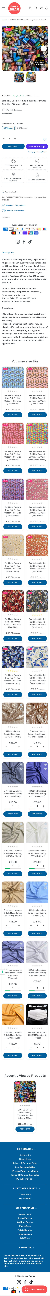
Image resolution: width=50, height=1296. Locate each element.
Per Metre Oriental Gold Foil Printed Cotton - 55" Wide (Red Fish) (12, 623)
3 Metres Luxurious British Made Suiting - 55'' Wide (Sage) (13, 853)
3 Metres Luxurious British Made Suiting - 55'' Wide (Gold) (13, 1035)
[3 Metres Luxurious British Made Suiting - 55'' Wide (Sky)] (37, 892)
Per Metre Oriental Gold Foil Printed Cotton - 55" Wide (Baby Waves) (37, 399)
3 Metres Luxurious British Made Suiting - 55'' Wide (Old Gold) (12, 913)
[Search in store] (36, 8)
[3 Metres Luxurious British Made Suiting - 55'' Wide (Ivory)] (37, 832)
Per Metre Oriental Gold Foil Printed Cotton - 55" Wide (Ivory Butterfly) (37, 679)
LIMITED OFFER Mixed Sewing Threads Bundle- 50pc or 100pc (25, 1114)
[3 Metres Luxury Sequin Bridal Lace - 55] (13, 713)
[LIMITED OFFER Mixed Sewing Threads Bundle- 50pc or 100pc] (25, 1091)
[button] (44, 48)
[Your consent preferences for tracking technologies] (2, 971)
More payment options (37, 152)
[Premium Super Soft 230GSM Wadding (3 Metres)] (37, 1014)
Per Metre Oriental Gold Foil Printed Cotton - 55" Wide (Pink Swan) (37, 511)
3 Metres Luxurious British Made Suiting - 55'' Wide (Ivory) (37, 853)
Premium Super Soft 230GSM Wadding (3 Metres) (37, 1035)
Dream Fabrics (28, 1276)
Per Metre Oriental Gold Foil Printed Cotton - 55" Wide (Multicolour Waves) (37, 455)
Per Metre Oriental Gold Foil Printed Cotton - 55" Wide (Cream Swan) (12, 567)
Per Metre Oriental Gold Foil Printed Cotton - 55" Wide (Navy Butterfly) (12, 679)
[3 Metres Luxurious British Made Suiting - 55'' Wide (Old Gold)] (13, 892)
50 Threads (8, 128)
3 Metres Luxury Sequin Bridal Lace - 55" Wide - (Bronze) (37, 734)
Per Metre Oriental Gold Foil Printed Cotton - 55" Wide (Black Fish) (37, 623)
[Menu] (3, 8)
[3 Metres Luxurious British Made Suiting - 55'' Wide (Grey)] (13, 773)
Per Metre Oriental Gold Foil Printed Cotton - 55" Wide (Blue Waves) (12, 399)
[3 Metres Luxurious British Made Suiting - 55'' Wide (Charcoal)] (13, 952)
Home (4, 20)
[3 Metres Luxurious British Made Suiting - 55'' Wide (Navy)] (37, 773)
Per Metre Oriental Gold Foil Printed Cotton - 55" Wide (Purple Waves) (12, 511)
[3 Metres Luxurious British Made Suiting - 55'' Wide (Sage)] (13, 832)
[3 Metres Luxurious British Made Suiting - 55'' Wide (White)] (37, 952)
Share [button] (7, 217)
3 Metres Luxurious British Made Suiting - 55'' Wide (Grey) (13, 794)
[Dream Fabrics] (14, 8)
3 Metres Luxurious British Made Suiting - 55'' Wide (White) (37, 973)
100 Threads (22, 128)
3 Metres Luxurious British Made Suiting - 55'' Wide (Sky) (37, 913)
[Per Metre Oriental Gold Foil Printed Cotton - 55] (13, 377)
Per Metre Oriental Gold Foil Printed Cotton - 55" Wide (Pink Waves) (12, 455)
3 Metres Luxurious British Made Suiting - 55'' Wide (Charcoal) (13, 974)
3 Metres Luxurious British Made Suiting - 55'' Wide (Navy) (37, 794)
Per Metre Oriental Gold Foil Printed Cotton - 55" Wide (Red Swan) (37, 567)
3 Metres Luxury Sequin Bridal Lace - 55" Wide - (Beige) (13, 734)
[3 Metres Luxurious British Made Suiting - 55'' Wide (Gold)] (13, 1014)
